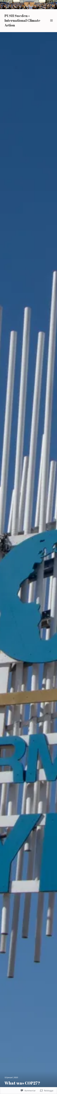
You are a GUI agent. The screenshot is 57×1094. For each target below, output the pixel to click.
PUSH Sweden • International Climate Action (22, 20)
